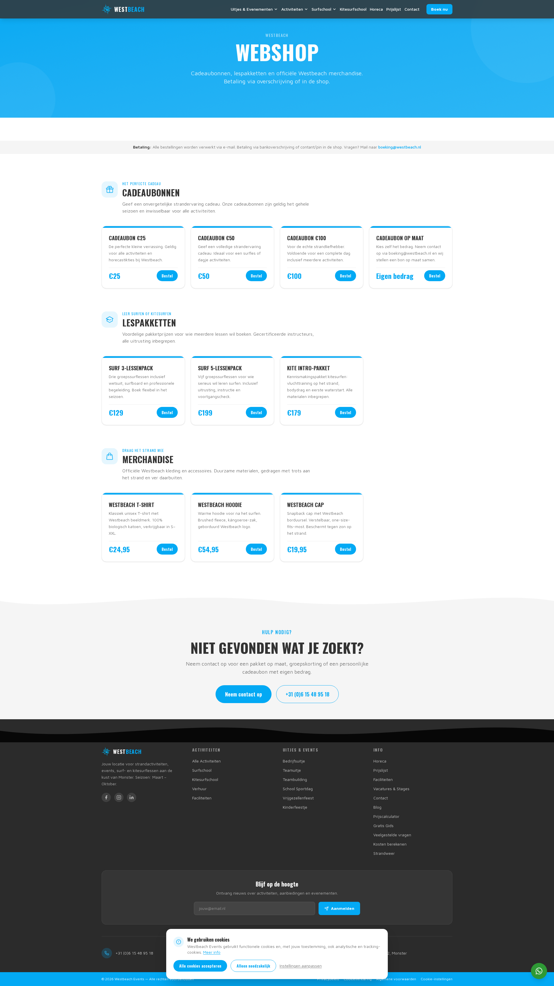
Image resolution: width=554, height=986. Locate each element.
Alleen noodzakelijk (253, 966)
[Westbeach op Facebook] (106, 797)
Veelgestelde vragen (392, 834)
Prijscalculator (386, 816)
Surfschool (321, 9)
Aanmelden (342, 908)
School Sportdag (298, 788)
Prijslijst (393, 9)
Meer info (211, 952)
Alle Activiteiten (206, 760)
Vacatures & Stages (391, 788)
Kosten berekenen (390, 844)
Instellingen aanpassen (301, 965)
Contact (412, 9)
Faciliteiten (202, 797)
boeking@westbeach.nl (399, 146)
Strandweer (384, 853)
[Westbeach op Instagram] (118, 797)
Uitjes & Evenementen (252, 9)
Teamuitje (292, 770)
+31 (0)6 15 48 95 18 (307, 694)
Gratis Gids (383, 825)
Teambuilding (295, 779)
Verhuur (199, 788)
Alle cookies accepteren (200, 966)
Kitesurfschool (353, 9)
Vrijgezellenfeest (298, 797)
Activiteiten (292, 9)
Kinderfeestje (295, 807)
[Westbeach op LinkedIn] (131, 797)
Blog (377, 807)
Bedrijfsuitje (294, 760)
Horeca (376, 9)
